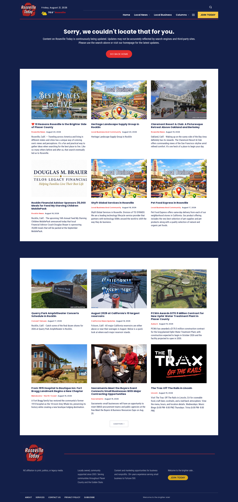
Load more (118, 424)
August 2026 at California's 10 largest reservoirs (115, 314)
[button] (210, 7)
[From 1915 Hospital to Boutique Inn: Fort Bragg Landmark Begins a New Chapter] (59, 363)
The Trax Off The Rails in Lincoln (171, 388)
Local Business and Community (106, 132)
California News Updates (103, 321)
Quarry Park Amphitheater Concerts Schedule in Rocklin (55, 314)
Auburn (154, 324)
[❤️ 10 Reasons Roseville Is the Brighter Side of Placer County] (59, 99)
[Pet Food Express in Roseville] (179, 178)
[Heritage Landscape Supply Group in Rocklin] (119, 99)
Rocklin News (37, 213)
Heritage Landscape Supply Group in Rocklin (115, 125)
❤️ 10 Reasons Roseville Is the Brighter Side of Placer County (58, 125)
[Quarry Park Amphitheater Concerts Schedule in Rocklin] (59, 288)
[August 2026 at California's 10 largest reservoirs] (119, 288)
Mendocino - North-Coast (44, 396)
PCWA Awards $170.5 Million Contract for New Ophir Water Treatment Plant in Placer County (177, 316)
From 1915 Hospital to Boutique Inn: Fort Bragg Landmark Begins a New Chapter (57, 389)
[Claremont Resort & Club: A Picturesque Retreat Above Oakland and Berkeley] (179, 99)
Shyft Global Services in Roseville (112, 202)
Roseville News (38, 132)
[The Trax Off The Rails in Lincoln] (179, 363)
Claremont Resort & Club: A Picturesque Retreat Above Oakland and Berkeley (177, 125)
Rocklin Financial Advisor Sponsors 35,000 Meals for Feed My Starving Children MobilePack (58, 205)
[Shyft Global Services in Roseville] (119, 178)
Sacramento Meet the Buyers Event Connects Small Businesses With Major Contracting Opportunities (116, 391)
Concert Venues (39, 321)
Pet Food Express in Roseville (169, 202)
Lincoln (154, 393)
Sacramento (97, 399)
